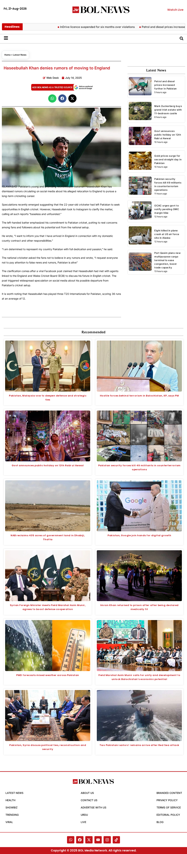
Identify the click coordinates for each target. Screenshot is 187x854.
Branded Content (169, 792)
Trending (12, 814)
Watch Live (175, 10)
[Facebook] (79, 839)
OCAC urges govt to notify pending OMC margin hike (166, 209)
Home (7, 54)
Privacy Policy (167, 800)
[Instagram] (107, 839)
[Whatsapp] (70, 839)
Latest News (19, 54)
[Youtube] (98, 839)
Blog (160, 822)
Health (10, 800)
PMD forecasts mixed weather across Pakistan (47, 675)
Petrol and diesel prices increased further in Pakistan (165, 85)
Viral (9, 822)
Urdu (84, 814)
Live (83, 822)
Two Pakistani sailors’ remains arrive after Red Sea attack (139, 745)
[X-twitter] (89, 839)
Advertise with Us (93, 807)
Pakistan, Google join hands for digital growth (139, 535)
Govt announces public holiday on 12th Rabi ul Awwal (167, 135)
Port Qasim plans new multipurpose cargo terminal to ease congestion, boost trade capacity (167, 260)
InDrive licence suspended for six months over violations (82, 27)
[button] (52, 98)
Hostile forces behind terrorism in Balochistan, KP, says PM (139, 395)
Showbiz (11, 807)
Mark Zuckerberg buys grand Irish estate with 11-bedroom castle (168, 110)
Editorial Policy (168, 814)
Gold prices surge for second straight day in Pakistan (168, 159)
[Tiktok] (116, 839)
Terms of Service (169, 807)
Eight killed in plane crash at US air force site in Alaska (166, 234)
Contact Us (89, 800)
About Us (87, 792)
